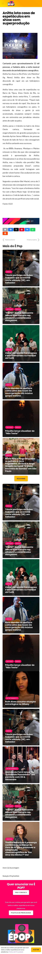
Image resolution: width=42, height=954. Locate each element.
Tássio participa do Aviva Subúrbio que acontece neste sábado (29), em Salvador (19, 279)
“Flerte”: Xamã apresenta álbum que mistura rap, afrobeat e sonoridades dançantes (19, 316)
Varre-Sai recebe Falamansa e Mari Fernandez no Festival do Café (21, 355)
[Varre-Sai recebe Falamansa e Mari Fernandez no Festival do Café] (21, 327)
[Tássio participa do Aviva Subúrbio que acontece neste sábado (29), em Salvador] (21, 251)
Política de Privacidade (16, 952)
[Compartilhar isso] (10, 229)
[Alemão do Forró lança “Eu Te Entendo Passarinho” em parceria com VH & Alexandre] (21, 748)
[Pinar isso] (21, 229)
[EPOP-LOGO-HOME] (11, 3)
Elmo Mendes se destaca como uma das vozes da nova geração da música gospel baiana (19, 392)
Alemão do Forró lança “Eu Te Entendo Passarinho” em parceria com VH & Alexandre (20, 776)
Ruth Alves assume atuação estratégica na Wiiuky (20, 703)
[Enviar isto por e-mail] (5, 229)
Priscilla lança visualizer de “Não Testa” (19, 432)
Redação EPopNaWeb (11, 876)
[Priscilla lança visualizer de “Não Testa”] (21, 402)
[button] (2, 3)
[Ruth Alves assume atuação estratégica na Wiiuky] (21, 673)
